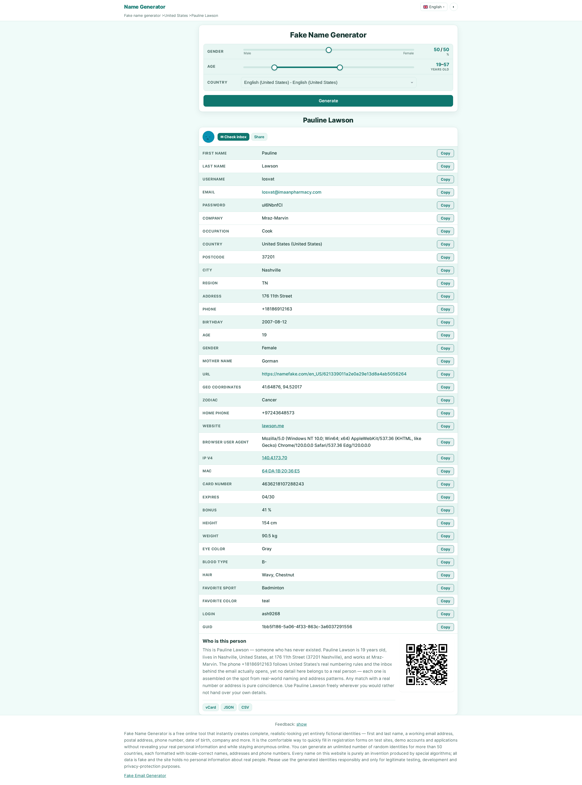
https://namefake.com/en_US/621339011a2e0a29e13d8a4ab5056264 (334, 374)
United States (176, 15)
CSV (245, 707)
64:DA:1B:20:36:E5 (281, 471)
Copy (445, 153)
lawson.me (273, 425)
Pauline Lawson (204, 15)
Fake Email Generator (145, 775)
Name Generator (145, 7)
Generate (328, 100)
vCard (211, 707)
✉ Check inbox (233, 137)
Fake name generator (142, 15)
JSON (229, 707)
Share (259, 137)
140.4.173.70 (274, 457)
